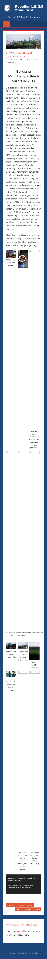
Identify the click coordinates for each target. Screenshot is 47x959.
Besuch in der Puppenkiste (27, 909)
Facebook (12, 17)
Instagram (35, 17)
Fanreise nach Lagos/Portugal (20, 905)
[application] (23, 884)
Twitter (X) (23, 17)
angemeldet (21, 931)
